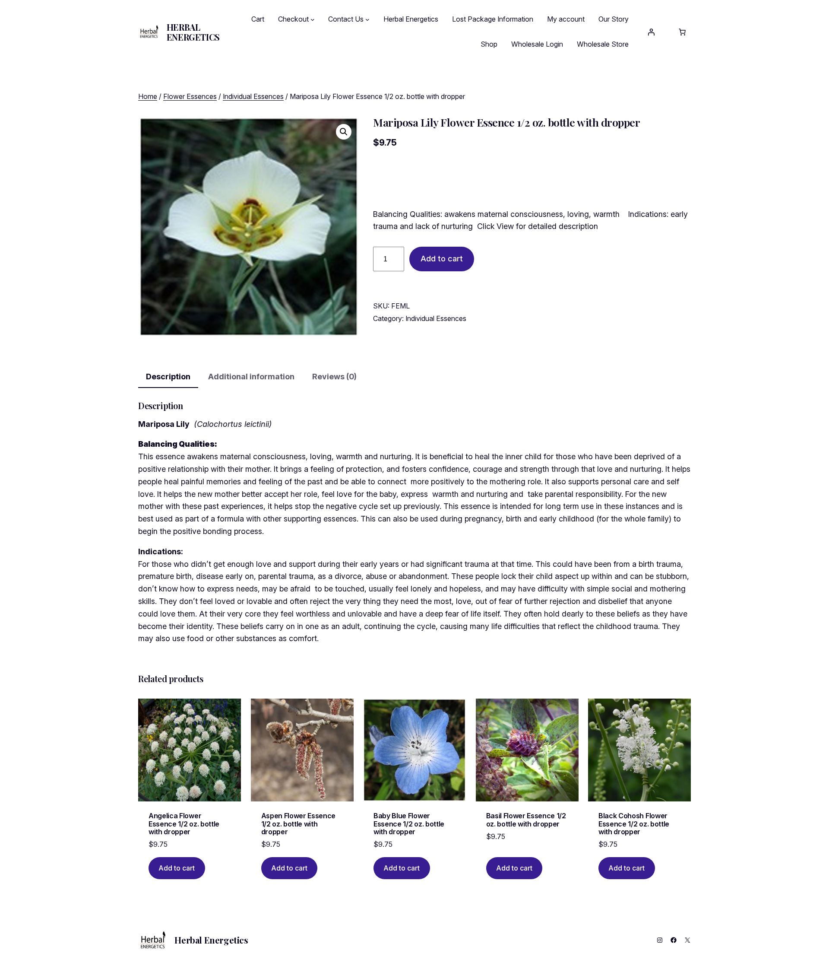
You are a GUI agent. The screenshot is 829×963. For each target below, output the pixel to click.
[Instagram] (659, 940)
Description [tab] (168, 376)
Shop (489, 44)
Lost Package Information (492, 19)
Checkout (293, 19)
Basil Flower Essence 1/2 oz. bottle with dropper (526, 820)
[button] (343, 132)
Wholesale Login (537, 44)
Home (147, 96)
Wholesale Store (603, 44)
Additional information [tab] (251, 376)
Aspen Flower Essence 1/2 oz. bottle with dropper (298, 824)
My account (566, 19)
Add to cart (442, 258)
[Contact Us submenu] (367, 19)
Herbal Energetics (193, 32)
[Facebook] (673, 940)
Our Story (613, 19)
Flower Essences (190, 96)
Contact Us (346, 19)
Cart (257, 19)
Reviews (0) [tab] (334, 376)
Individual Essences (253, 96)
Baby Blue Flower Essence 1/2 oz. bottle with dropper (408, 824)
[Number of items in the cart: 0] (682, 32)
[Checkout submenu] (312, 19)
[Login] (651, 32)
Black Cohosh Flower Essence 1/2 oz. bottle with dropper (633, 824)
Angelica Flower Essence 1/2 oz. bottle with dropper (184, 824)
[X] (687, 940)
